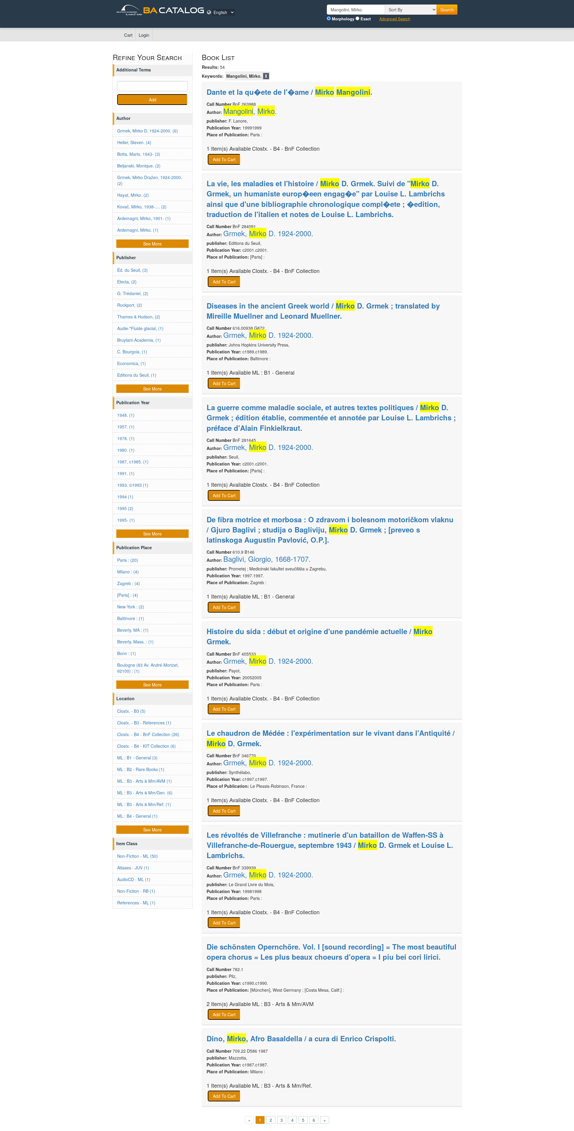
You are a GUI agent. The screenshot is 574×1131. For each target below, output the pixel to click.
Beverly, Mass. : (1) (135, 642)
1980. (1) (126, 450)
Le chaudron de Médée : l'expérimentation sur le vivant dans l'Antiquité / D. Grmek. (331, 738)
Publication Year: (224, 127)
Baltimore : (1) (130, 618)
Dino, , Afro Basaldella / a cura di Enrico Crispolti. (301, 1038)
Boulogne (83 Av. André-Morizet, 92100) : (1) (148, 668)
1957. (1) (126, 427)
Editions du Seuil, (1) (136, 375)
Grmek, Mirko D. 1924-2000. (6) (147, 131)
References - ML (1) (136, 903)
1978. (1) (126, 438)
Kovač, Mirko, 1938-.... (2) (142, 207)
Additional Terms (133, 70)
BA (150, 10)
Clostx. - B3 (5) (131, 711)
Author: (214, 112)
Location (125, 698)
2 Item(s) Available (229, 1004)
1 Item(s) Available (229, 148)
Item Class (127, 843)
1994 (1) (125, 497)
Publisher (126, 257)
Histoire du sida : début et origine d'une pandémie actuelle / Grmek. (320, 636)
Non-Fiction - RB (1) (136, 891)
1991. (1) (126, 473)
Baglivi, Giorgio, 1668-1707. (267, 558)
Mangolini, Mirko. (244, 76)
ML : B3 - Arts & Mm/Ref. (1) (144, 804)
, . (250, 111)
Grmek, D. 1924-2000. (268, 233)
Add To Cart (224, 159)
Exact (366, 19)
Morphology (343, 19)
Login (144, 35)
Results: (210, 67)
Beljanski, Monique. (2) (139, 166)
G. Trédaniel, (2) (132, 293)
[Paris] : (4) (127, 595)
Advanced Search (394, 19)
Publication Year (132, 402)
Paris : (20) (127, 560)
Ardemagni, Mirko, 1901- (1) (144, 218)
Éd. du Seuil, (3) (132, 270)
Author (123, 118)
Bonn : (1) (126, 653)
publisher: (217, 120)
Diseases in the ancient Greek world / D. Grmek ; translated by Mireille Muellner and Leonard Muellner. (323, 310)
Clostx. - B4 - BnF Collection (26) (148, 734)
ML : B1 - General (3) (137, 758)
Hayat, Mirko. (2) (133, 195)
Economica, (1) (131, 363)
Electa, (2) (127, 282)
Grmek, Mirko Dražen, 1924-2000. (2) (149, 180)
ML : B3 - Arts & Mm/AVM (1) (144, 781)
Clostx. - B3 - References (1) (144, 723)
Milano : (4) (128, 572)
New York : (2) (130, 607)
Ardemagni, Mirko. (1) (137, 230)
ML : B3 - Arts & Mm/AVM (283, 1004)
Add (152, 100)
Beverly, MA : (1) (133, 630)
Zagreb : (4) (128, 583)
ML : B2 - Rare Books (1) (140, 769)
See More (152, 244)
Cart (128, 35)
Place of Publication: (228, 134)
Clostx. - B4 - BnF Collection (286, 148)
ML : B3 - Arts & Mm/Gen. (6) (144, 793)
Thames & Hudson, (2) (138, 317)
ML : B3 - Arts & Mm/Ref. (282, 1085)
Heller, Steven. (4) (134, 142)
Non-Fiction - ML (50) (137, 856)
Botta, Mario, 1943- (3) (138, 154)
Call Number (219, 104)
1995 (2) (125, 508)
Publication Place (134, 547)
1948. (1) (126, 415)
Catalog (181, 10)
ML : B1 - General (273, 372)
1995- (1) (126, 520)
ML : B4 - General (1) (137, 816)
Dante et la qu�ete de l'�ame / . (290, 92)
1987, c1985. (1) (133, 462)
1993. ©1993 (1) (132, 485)
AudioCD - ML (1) (133, 879)
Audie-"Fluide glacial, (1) (140, 328)
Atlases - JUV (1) (133, 868)
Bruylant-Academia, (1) (139, 340)
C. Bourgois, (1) (132, 352)
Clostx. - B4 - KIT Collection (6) (146, 746)
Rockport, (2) (129, 305)
